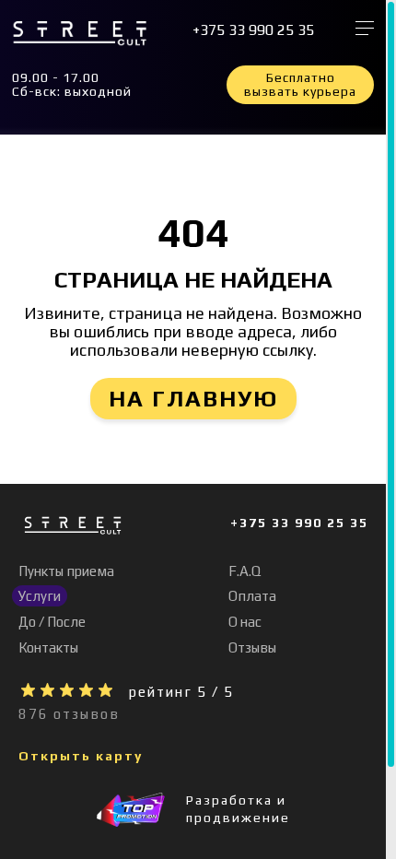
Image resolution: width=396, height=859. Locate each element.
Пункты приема (66, 571)
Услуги (39, 596)
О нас (245, 622)
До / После (52, 622)
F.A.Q (244, 571)
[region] (198, 429)
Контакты (48, 647)
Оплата (252, 596)
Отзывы (252, 647)
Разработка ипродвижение (238, 809)
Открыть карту (80, 756)
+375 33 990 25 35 (253, 30)
